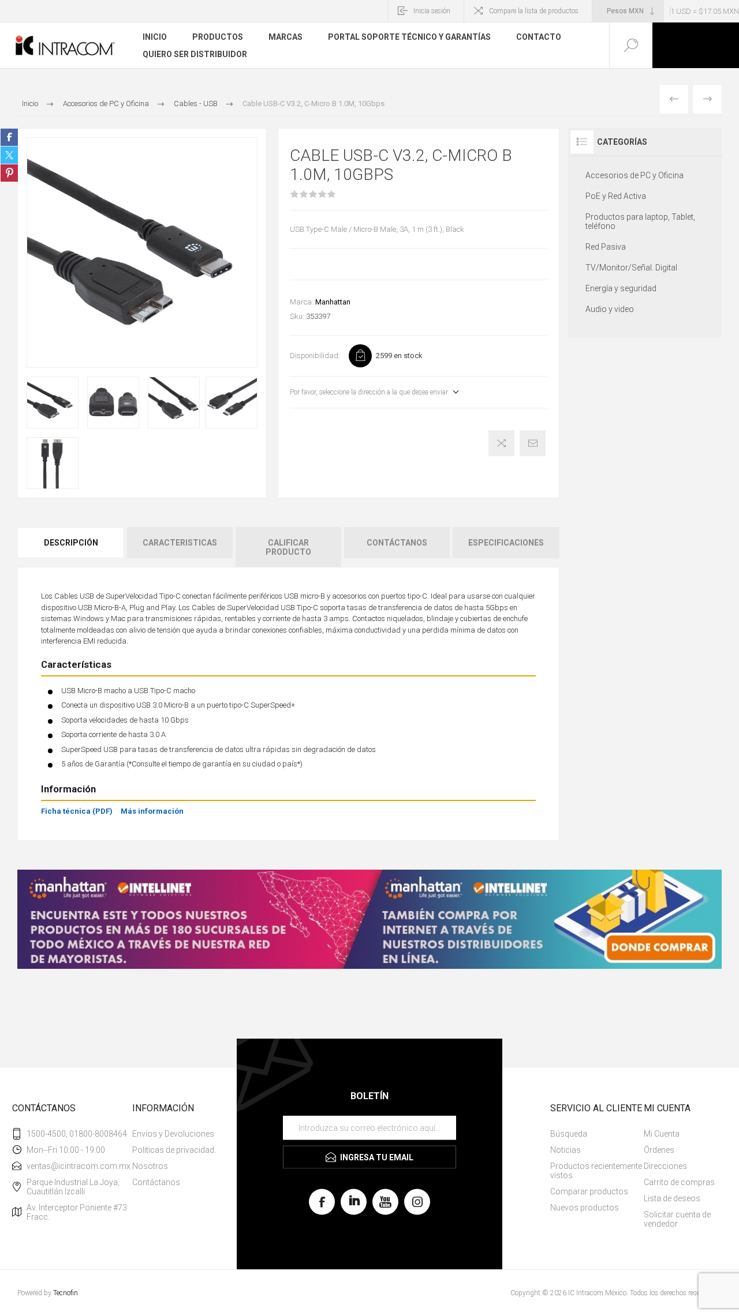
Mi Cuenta (662, 1133)
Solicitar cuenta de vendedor (677, 1219)
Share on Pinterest (9, 173)
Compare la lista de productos (533, 11)
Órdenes (659, 1150)
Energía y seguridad (620, 288)
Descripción (71, 542)
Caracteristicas (180, 542)
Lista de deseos (672, 1198)
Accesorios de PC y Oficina (634, 175)
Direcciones (665, 1166)
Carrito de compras (679, 1182)
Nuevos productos (584, 1207)
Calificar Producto (288, 547)
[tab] (71, 547)
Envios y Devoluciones (173, 1133)
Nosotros (150, 1166)
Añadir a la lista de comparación (501, 443)
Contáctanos (397, 542)
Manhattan (332, 302)
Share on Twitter (9, 155)
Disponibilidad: (315, 355)
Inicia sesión (431, 11)
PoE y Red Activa (615, 196)
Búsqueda (568, 1133)
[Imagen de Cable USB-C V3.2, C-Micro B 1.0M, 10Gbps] (53, 402)
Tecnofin (65, 1293)
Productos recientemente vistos (596, 1170)
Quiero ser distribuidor (195, 54)
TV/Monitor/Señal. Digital (631, 267)
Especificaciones (506, 542)
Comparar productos (589, 1191)
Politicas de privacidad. (174, 1150)
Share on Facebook (9, 137)
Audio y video (609, 309)
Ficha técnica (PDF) (77, 811)
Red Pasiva (605, 246)
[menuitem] (174, 1134)
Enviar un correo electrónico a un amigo (533, 443)
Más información (152, 811)
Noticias (565, 1150)
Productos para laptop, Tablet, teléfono (640, 221)
